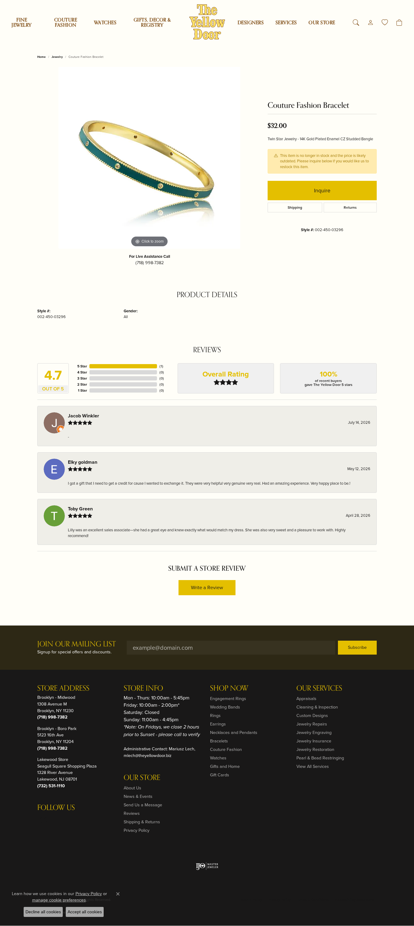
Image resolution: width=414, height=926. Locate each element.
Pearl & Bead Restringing (320, 758)
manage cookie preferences (59, 900)
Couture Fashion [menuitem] (226, 749)
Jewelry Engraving (314, 732)
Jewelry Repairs (311, 724)
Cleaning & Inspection (317, 707)
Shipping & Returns (142, 821)
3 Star (82, 378)
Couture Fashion (65, 22)
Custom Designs (312, 715)
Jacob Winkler (83, 415)
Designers (251, 23)
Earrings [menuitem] (218, 724)
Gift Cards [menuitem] (219, 775)
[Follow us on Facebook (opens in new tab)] (58, 820)
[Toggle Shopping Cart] (399, 22)
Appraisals (306, 698)
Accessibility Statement (354, 899)
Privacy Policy (136, 830)
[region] (149, 158)
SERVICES (286, 23)
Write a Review (207, 587)
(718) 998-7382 (149, 262)
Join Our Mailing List (76, 644)
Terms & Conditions (313, 899)
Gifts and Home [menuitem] (225, 766)
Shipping (295, 207)
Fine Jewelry (22, 22)
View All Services (312, 766)
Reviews (132, 813)
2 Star (82, 384)
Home (41, 57)
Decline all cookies (43, 911)
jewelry (57, 57)
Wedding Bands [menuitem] (225, 707)
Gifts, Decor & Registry (152, 22)
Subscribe (357, 647)
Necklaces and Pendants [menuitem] (233, 732)
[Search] (356, 22)
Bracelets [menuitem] (219, 741)
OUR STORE (322, 23)
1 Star (82, 390)
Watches (105, 23)
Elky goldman (82, 462)
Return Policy (251, 899)
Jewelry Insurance (313, 741)
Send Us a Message (143, 805)
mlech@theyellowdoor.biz (148, 755)
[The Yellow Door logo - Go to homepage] (207, 22)
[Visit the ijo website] (207, 866)
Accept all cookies (85, 911)
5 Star (82, 366)
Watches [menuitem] (218, 758)
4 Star (82, 372)
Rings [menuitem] (215, 715)
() (161, 366)
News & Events (138, 796)
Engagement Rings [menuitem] (228, 698)
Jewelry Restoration (315, 749)
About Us (132, 788)
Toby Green (80, 508)
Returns (350, 207)
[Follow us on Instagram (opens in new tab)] (43, 820)
